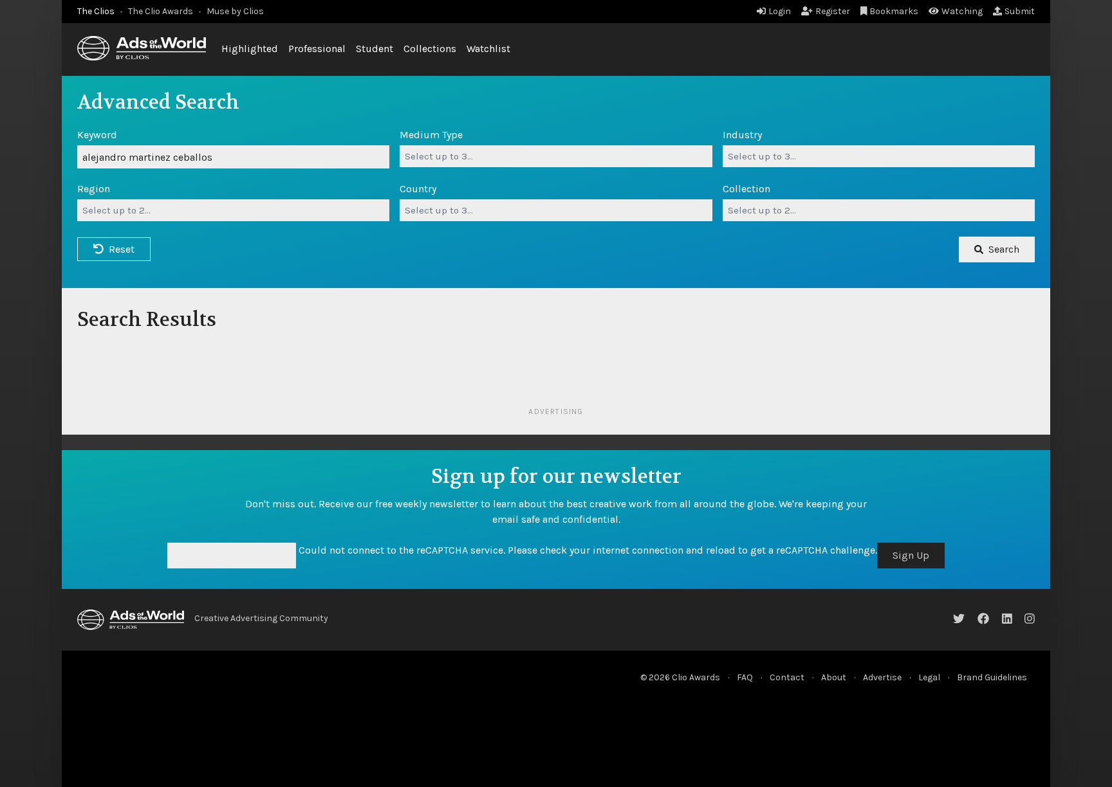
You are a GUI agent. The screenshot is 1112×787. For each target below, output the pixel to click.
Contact (787, 677)
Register (832, 11)
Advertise (882, 677)
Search (1003, 249)
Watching (962, 11)
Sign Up (911, 555)
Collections (429, 48)
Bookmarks (893, 11)
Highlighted (249, 48)
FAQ (745, 677)
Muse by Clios (235, 11)
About (833, 677)
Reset (121, 249)
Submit (1020, 11)
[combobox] (556, 156)
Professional (317, 48)
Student (374, 48)
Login (779, 11)
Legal (929, 677)
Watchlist (488, 48)
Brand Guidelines (992, 677)
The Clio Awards (160, 11)
